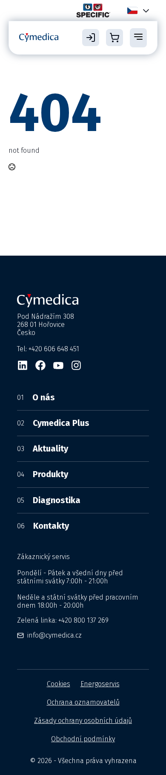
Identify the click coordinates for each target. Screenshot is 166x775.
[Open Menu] (138, 37)
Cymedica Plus (53, 423)
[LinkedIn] (22, 365)
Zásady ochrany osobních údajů (83, 721)
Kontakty (43, 526)
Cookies (58, 684)
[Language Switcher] (144, 10)
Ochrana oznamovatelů (83, 702)
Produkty (42, 474)
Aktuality (42, 448)
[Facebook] (40, 365)
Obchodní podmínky (83, 739)
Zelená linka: (63, 620)
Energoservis (100, 684)
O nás (36, 397)
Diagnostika (48, 500)
